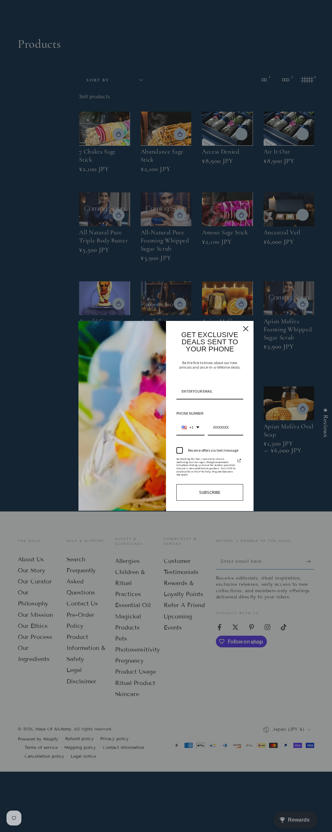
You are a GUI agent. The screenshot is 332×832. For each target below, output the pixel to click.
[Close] (246, 328)
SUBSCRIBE (209, 492)
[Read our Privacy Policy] (239, 460)
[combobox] (190, 427)
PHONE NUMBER (189, 413)
